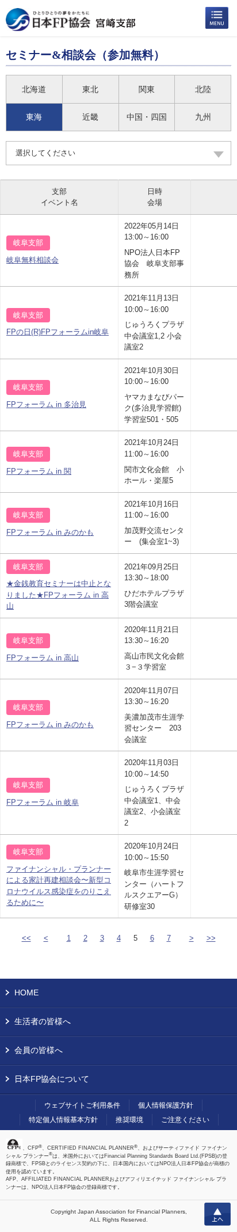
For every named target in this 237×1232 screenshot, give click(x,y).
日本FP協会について (51, 1078)
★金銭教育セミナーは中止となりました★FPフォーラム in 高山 (58, 594)
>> (211, 938)
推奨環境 (129, 1120)
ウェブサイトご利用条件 (82, 1105)
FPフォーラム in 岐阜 (42, 802)
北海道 (34, 89)
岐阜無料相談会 (32, 260)
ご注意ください (185, 1120)
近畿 (90, 116)
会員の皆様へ (38, 1050)
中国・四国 (147, 116)
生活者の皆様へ (42, 1021)
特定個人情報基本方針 (63, 1120)
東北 (90, 89)
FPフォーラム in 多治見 (46, 404)
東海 (34, 116)
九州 (203, 116)
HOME (26, 992)
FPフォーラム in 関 (38, 471)
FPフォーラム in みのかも (50, 532)
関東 (147, 89)
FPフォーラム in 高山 (42, 657)
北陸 (203, 89)
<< (26, 938)
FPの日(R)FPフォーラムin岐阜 (57, 332)
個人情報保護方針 (165, 1105)
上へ (217, 1214)
